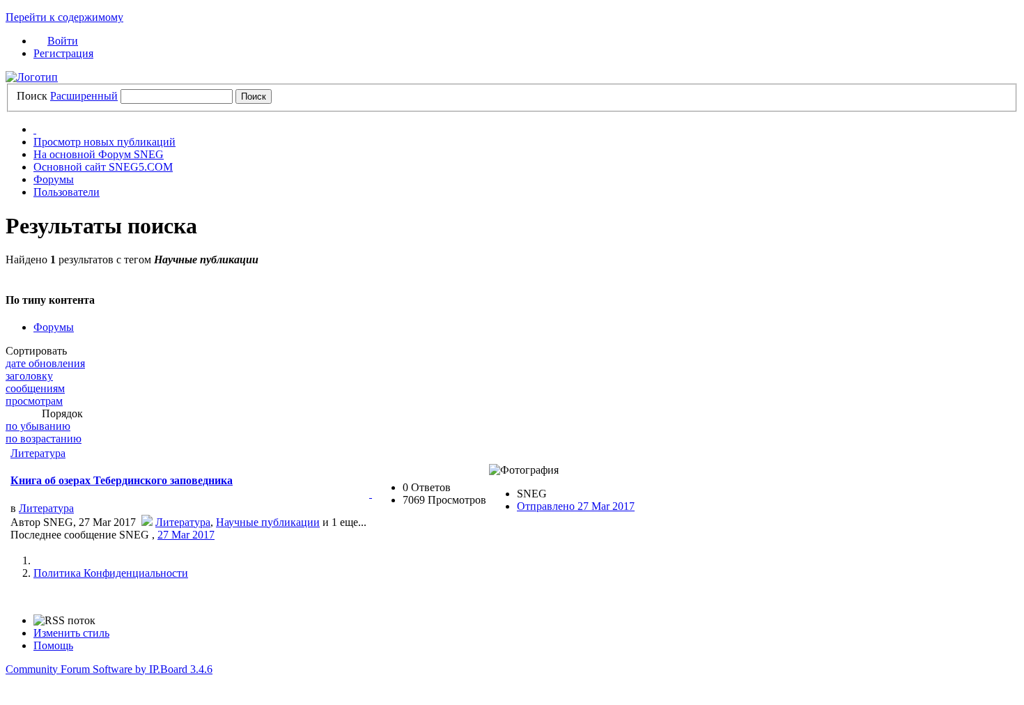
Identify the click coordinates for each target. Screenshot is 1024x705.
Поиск (32, 96)
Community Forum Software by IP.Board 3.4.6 (109, 669)
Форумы (53, 179)
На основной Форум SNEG (98, 154)
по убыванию (38, 426)
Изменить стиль (71, 633)
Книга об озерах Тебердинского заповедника (121, 480)
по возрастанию (44, 438)
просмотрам (34, 401)
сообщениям (35, 388)
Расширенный (84, 96)
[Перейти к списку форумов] (32, 77)
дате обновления (45, 363)
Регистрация (63, 53)
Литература (37, 453)
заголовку (29, 376)
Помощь (53, 645)
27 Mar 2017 (186, 535)
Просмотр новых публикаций (104, 142)
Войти (62, 41)
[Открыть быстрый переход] (34, 129)
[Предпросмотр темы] (370, 493)
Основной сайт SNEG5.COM (103, 167)
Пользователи (66, 192)
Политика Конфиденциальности (110, 573)
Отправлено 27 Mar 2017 (576, 506)
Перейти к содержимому (64, 17)
